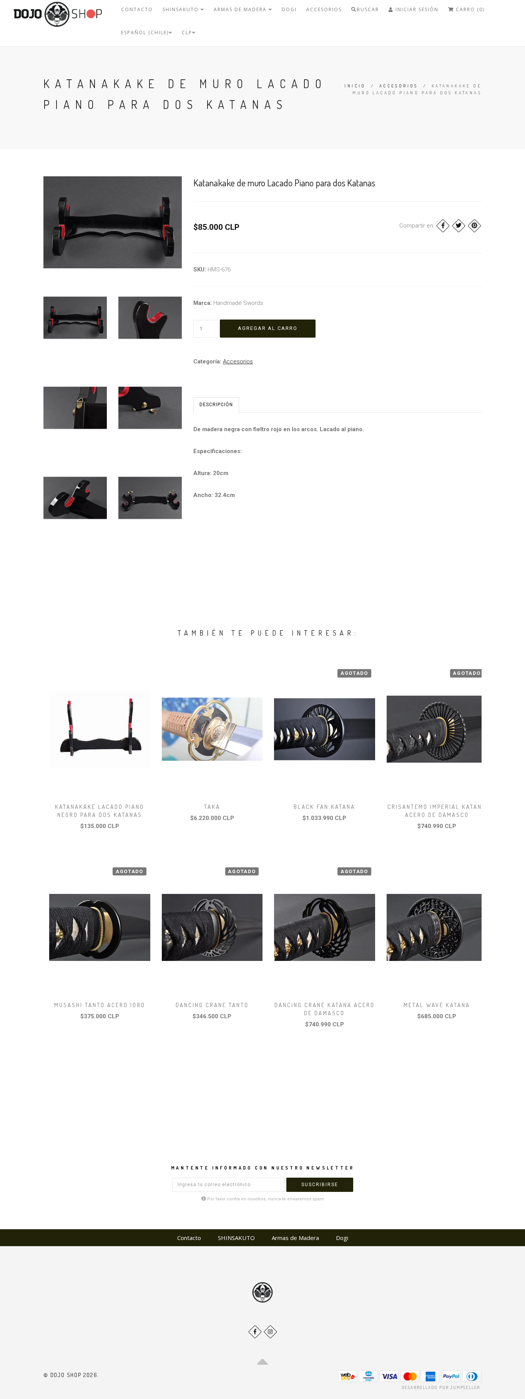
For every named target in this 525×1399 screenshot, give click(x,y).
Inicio (355, 86)
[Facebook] (443, 226)
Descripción (216, 404)
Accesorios (324, 9)
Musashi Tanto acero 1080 (99, 1005)
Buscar (368, 9)
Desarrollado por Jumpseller (441, 1387)
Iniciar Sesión (416, 9)
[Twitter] (459, 226)
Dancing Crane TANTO (212, 1005)
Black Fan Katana (324, 806)
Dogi (289, 9)
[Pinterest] (474, 226)
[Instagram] (270, 1332)
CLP (187, 32)
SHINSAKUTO (182, 9)
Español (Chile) (145, 32)
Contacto (137, 9)
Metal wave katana (437, 1005)
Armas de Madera (241, 9)
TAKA (212, 806)
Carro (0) (469, 9)
